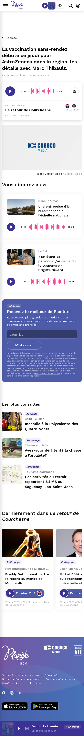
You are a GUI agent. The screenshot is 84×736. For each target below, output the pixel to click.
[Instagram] (11, 693)
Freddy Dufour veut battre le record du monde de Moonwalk (27, 578)
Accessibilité (35, 679)
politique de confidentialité (47, 373)
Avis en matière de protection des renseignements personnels (41, 364)
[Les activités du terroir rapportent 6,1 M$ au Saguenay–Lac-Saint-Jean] (12, 474)
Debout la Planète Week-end (47, 726)
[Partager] (75, 91)
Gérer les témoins (13, 679)
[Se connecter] (78, 5)
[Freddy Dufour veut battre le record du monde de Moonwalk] (27, 543)
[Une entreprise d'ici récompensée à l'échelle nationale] (21, 207)
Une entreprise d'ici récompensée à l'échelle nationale (54, 211)
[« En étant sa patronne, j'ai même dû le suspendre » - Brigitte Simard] (21, 257)
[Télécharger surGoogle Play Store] (45, 706)
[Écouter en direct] (45, 5)
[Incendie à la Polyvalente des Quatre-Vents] (12, 421)
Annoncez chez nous (28, 683)
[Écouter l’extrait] (10, 91)
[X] (20, 693)
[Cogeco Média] (55, 652)
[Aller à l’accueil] (17, 8)
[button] (19, 728)
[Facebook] (3, 693)
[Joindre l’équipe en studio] (60, 6)
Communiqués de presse (60, 679)
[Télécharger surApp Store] (15, 706)
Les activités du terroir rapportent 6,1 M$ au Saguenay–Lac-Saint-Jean (49, 482)
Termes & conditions (14, 675)
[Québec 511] (78, 654)
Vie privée (36, 675)
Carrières (7, 683)
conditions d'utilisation (18, 376)
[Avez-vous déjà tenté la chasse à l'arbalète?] (12, 448)
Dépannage (51, 675)
